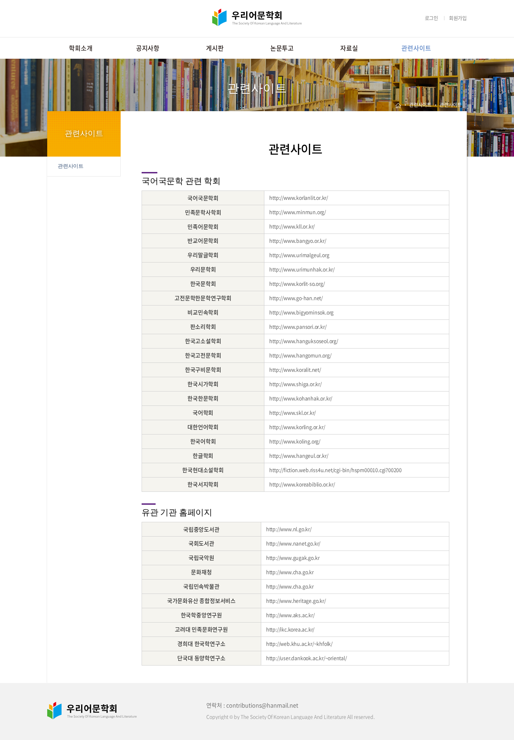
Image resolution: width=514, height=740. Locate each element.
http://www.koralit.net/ (295, 369)
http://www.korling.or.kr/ (297, 426)
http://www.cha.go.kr (290, 571)
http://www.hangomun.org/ (300, 355)
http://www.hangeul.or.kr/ (298, 455)
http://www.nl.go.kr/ (289, 528)
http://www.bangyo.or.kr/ (297, 240)
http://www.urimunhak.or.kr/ (302, 269)
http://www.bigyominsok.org (301, 312)
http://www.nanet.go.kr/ (293, 543)
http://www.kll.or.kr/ (292, 226)
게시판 (214, 48)
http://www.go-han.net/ (296, 297)
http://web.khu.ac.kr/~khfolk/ (299, 643)
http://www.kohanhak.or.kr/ (300, 398)
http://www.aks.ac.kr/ (290, 614)
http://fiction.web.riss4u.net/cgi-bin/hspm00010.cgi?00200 (335, 469)
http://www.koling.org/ (294, 441)
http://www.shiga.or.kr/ (295, 383)
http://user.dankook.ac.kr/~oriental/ (306, 657)
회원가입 (458, 17)
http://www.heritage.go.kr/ (296, 600)
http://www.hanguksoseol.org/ (303, 340)
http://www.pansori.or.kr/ (297, 326)
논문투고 (282, 48)
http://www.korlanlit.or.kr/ (298, 197)
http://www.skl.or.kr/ (292, 412)
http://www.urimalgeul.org (299, 254)
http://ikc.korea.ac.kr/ (290, 629)
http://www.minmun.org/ (297, 211)
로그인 (431, 17)
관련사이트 (416, 48)
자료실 (349, 48)
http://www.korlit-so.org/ (296, 283)
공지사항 (147, 48)
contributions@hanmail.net (262, 705)
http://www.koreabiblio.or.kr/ (302, 484)
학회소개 (80, 48)
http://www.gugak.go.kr (293, 557)
